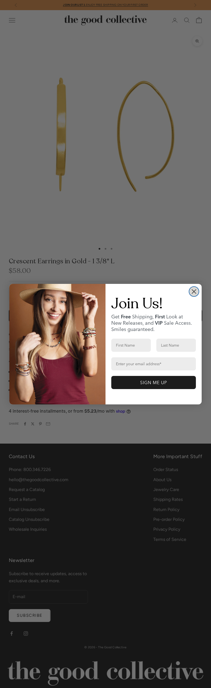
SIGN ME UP (153, 382)
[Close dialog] (194, 291)
